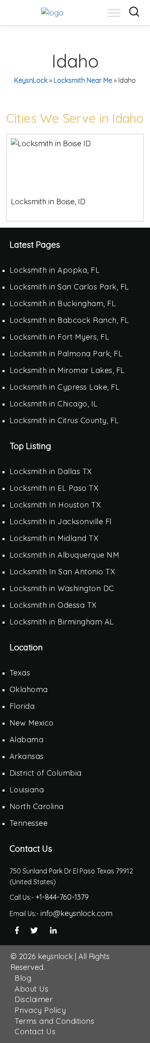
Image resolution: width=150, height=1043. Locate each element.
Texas (20, 673)
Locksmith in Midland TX (54, 538)
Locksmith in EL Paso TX (54, 488)
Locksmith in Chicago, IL (54, 404)
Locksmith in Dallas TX (51, 471)
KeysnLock (31, 80)
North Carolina (37, 806)
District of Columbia (46, 773)
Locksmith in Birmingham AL (62, 622)
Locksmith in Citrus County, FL (64, 420)
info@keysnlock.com (76, 913)
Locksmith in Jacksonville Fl (61, 521)
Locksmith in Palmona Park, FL (66, 353)
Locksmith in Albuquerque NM (65, 555)
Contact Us (35, 1031)
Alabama (27, 739)
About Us (31, 989)
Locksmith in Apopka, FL (55, 270)
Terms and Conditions (54, 1021)
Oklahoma (29, 689)
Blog (23, 978)
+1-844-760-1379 (62, 897)
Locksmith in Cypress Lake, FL (65, 387)
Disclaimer (33, 999)
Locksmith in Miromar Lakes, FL (67, 370)
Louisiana (27, 789)
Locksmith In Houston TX (55, 505)
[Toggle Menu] (113, 13)
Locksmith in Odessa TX (53, 605)
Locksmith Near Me (83, 80)
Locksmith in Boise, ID (48, 201)
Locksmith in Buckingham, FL (63, 303)
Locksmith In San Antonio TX (62, 571)
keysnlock (55, 956)
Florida (22, 706)
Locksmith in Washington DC (62, 588)
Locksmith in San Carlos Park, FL (69, 287)
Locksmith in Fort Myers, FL (60, 337)
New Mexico (32, 723)
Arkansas (27, 756)
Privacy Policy (40, 1010)
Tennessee (29, 823)
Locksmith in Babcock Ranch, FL (69, 320)
